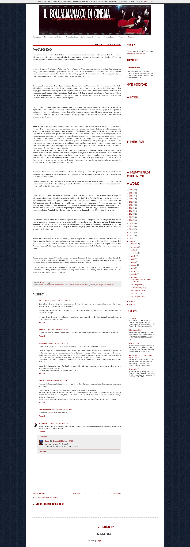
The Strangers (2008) (138, 297)
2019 (131, 211)
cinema (41, 285)
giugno (133, 262)
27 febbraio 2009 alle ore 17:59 (56, 381)
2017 (131, 217)
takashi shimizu (84, 285)
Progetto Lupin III (110, 37)
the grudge (99, 285)
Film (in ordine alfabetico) (53, 37)
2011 (131, 235)
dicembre (134, 244)
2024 (131, 196)
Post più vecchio (115, 494)
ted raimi (92, 285)
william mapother (109, 285)
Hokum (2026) (134, 344)
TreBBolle (132, 318)
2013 (131, 229)
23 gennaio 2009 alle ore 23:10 (59, 301)
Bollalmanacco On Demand (91, 37)
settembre (134, 253)
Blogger (99, 541)
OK (152, 1)
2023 (131, 199)
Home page (37, 37)
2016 (131, 220)
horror (46, 285)
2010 (131, 238)
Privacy (121, 37)
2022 (131, 202)
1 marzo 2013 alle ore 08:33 (63, 441)
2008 (131, 301)
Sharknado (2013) (135, 330)
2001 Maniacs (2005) (138, 291)
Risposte (44, 436)
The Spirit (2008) (136, 294)
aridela (41, 381)
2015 (131, 223)
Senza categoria (74, 285)
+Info (145, 1)
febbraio (134, 274)
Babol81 (42, 330)
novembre (134, 247)
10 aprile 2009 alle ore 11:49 (62, 410)
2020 (131, 208)
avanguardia (43, 423)
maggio (133, 265)
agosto (133, 256)
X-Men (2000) (134, 369)
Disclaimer (131, 37)
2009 (131, 241)
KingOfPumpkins (45, 410)
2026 (131, 190)
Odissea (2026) (133, 67)
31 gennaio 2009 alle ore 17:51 (59, 343)
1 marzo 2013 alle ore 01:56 (59, 423)
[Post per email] (48, 282)
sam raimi (51, 285)
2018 (131, 214)
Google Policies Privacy (136, 53)
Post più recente (39, 494)
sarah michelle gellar (61, 285)
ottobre (133, 250)
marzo (133, 271)
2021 (131, 205)
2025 (131, 193)
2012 (131, 232)
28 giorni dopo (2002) (138, 288)
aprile (133, 268)
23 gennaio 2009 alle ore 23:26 (57, 330)
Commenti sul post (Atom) (48, 497)
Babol (47, 441)
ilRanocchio (43, 301)
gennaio (134, 277)
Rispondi (42, 322)
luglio (133, 259)
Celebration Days (72, 37)
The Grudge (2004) (137, 285)
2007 (131, 304)
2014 (131, 226)
